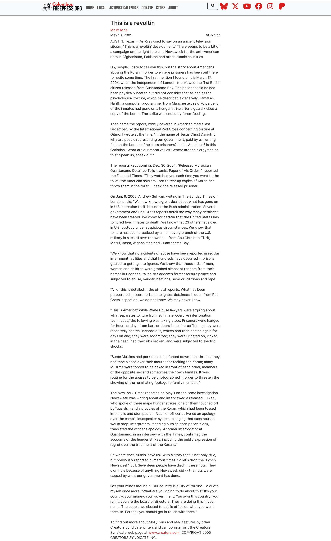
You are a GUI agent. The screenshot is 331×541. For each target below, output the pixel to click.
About (173, 8)
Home (90, 8)
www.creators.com (163, 532)
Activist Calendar (123, 8)
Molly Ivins (118, 30)
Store (160, 8)
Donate (147, 8)
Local (101, 8)
